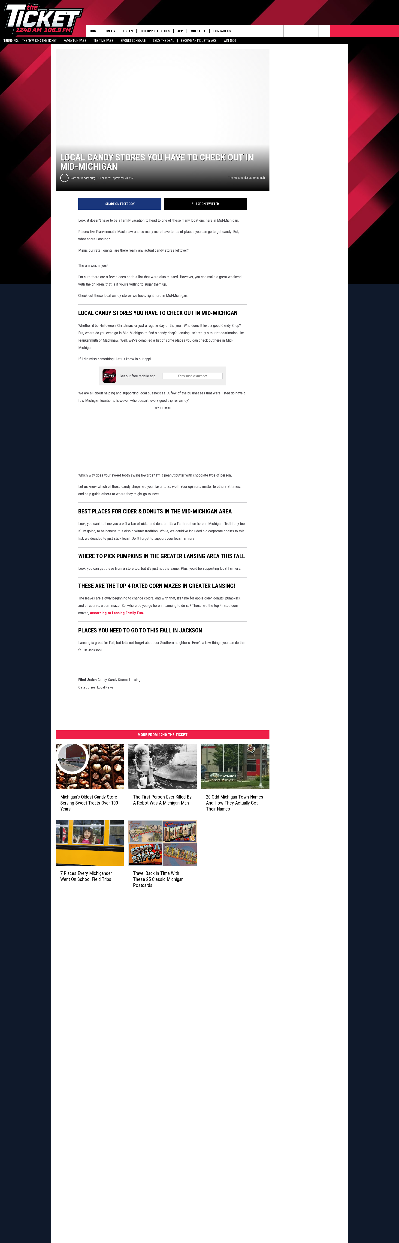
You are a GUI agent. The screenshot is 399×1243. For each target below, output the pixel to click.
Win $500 (230, 40)
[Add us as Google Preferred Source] (301, 31)
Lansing (134, 680)
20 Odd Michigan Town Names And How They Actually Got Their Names (234, 803)
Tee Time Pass (103, 40)
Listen (128, 31)
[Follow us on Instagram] (324, 31)
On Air (110, 31)
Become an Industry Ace (199, 40)
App (180, 31)
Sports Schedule (133, 40)
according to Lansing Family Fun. (117, 613)
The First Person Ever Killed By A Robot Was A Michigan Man (162, 800)
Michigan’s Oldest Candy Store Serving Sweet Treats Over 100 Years (89, 803)
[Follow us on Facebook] (312, 31)
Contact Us (222, 31)
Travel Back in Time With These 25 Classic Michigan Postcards (158, 879)
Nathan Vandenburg (82, 178)
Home (94, 31)
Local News (105, 687)
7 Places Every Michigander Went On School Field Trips (86, 876)
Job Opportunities (155, 31)
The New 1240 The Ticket (39, 40)
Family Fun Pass (75, 40)
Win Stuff (198, 31)
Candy (102, 680)
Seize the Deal (163, 40)
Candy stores (118, 680)
